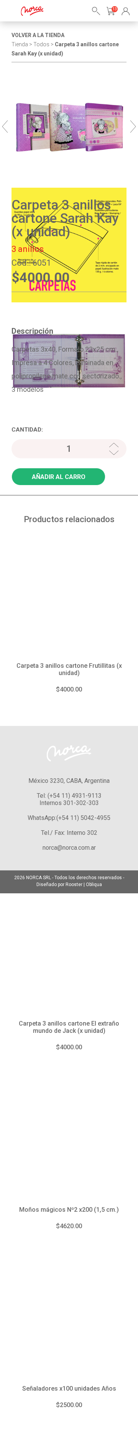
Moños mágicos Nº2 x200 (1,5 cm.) (69, 1209)
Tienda (20, 44)
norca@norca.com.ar (69, 847)
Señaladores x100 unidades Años (69, 1388)
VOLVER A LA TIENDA (38, 35)
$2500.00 (69, 1405)
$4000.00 (69, 689)
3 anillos (28, 249)
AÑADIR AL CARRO (58, 476)
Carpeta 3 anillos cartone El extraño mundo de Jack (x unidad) (69, 1027)
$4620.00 (69, 1226)
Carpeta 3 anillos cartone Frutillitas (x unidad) (69, 669)
